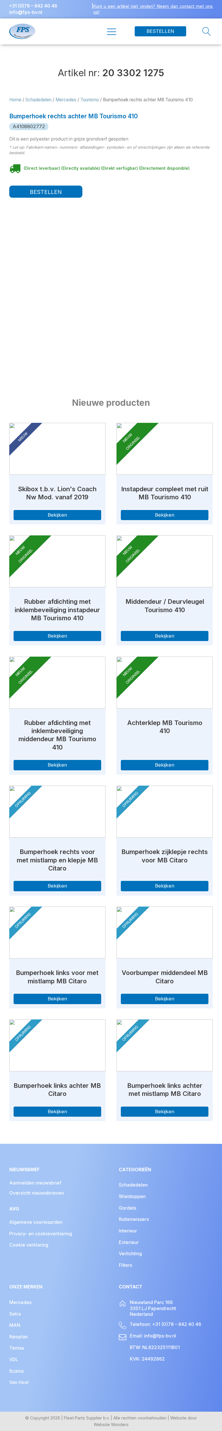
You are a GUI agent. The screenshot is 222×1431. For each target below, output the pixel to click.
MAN (14, 1325)
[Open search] (199, 31)
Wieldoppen (132, 1196)
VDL (13, 1359)
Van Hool (19, 1382)
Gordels (127, 1208)
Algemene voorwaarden (35, 1222)
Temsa (16, 1348)
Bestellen (160, 31)
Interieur (128, 1231)
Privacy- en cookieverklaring (40, 1233)
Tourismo (89, 99)
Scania (16, 1371)
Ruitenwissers (134, 1219)
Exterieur (129, 1242)
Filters (125, 1265)
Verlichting (130, 1253)
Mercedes (66, 99)
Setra (15, 1314)
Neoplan (18, 1337)
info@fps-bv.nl (25, 12)
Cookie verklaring (28, 1245)
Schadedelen (38, 99)
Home (15, 99)
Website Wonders (111, 1424)
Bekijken (57, 515)
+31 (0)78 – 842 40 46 (33, 6)
